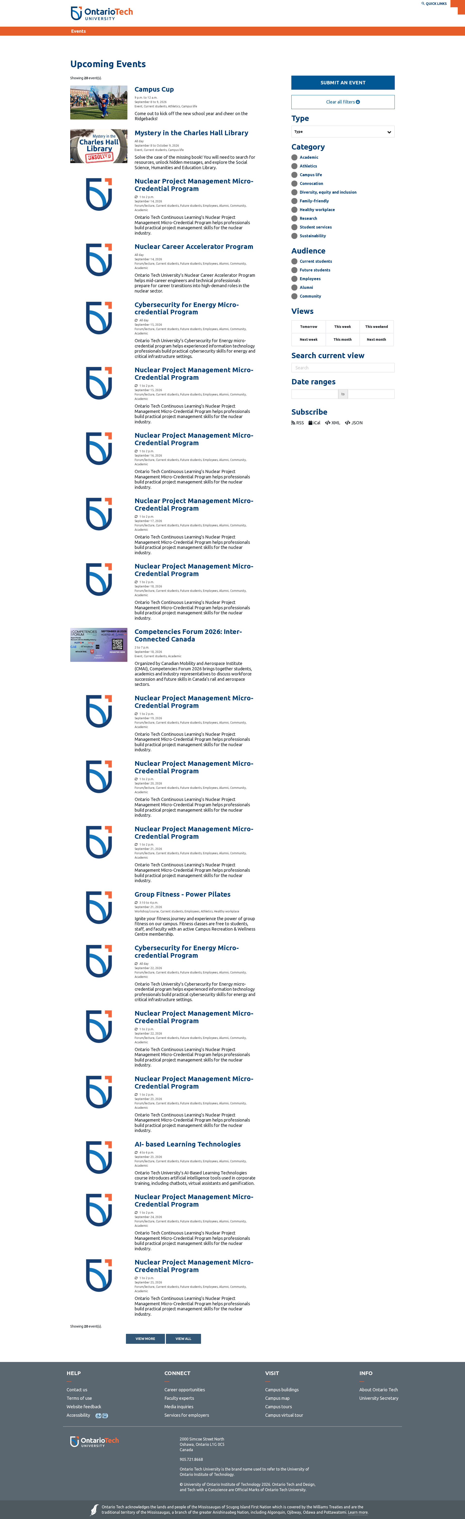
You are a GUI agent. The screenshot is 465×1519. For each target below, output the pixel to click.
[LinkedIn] (105, 1460)
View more (145, 1339)
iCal (316, 422)
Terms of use (79, 1398)
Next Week (309, 339)
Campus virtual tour (284, 1415)
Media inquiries (178, 1406)
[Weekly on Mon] (136, 320)
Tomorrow (308, 327)
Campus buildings (282, 1389)
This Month (342, 339)
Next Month (376, 339)
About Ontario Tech (378, 1389)
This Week (342, 327)
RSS (299, 422)
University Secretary (378, 1398)
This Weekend (376, 327)
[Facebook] (72, 1460)
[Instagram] (94, 1460)
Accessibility (78, 1415)
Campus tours (278, 1406)
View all (183, 1339)
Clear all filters (341, 101)
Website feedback (84, 1406)
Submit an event (343, 82)
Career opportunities (184, 1389)
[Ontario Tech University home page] (102, 13)
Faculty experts (179, 1398)
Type (298, 132)
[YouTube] (116, 1460)
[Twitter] (83, 1460)
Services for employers (186, 1415)
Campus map (277, 1398)
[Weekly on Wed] (136, 1152)
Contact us (77, 1389)
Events (78, 31)
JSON (356, 422)
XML (335, 422)
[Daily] (136, 197)
